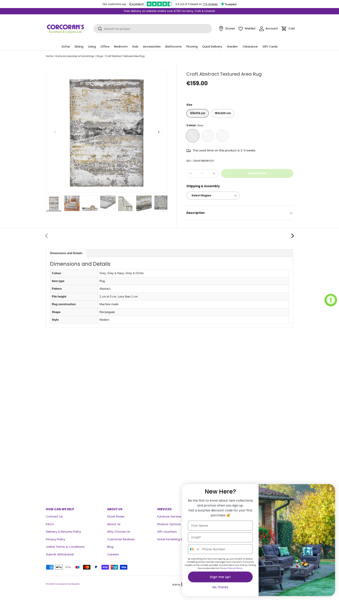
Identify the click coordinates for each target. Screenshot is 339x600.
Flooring (192, 46)
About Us (113, 524)
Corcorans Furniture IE (67, 583)
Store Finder (116, 516)
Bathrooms (173, 46)
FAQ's (50, 524)
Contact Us (54, 516)
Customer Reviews (121, 539)
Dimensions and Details (66, 253)
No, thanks (220, 587)
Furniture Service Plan (172, 516)
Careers (113, 554)
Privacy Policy (55, 539)
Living (92, 46)
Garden (232, 46)
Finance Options (169, 524)
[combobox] (194, 549)
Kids (135, 46)
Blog (110, 547)
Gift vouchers (167, 531)
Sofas (66, 46)
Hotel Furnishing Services (175, 539)
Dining (79, 46)
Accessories (152, 46)
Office (104, 46)
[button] (284, 28)
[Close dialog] (331, 489)
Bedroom (121, 46)
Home (49, 56)
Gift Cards (270, 46)
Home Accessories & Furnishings (74, 56)
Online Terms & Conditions (65, 547)
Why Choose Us (118, 531)
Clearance (250, 46)
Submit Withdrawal (60, 554)
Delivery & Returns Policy (63, 531)
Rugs (100, 56)
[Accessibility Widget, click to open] (330, 300)
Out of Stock (257, 173)
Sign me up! (220, 577)
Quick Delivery (212, 46)
